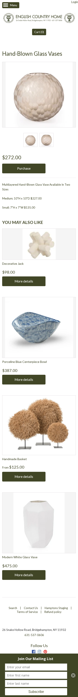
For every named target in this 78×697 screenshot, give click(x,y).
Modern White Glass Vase (19, 557)
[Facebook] (33, 652)
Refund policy (53, 612)
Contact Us (31, 608)
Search (13, 608)
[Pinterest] (45, 652)
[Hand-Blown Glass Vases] (30, 140)
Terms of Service (27, 612)
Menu (13, 5)
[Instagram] (39, 652)
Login (74, 2)
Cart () (39, 32)
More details (24, 281)
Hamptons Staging (56, 608)
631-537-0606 (34, 635)
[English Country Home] (39, 18)
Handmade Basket (14, 459)
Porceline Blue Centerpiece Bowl (24, 362)
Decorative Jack (13, 263)
